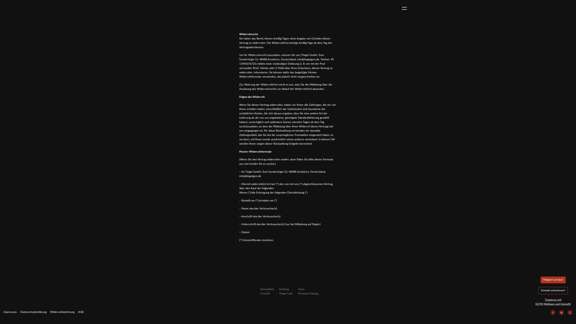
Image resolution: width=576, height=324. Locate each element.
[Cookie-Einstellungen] (10, 288)
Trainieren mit (553, 300)
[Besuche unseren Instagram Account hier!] (561, 313)
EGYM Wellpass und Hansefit (553, 304)
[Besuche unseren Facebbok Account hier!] (552, 313)
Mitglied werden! (553, 280)
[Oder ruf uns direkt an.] (570, 313)
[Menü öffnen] (404, 8)
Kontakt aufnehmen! (553, 290)
